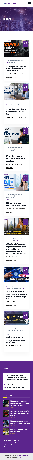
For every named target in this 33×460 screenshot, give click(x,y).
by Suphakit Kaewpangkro (15, 60)
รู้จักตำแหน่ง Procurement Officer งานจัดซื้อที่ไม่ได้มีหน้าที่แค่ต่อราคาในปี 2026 (19, 403)
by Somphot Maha (13, 286)
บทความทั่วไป (12, 62)
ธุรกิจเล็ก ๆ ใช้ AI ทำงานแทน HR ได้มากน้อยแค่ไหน (16, 112)
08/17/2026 (12, 417)
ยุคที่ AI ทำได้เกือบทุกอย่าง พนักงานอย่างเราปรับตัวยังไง (15, 340)
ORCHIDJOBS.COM (22, 455)
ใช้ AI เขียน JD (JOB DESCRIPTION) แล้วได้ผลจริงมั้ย (15, 158)
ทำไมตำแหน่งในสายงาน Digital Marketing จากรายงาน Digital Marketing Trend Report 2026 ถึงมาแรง (16, 249)
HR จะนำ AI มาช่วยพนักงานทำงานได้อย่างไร (16, 204)
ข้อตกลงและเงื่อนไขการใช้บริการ (14, 443)
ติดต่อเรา (7, 447)
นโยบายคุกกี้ (8, 445)
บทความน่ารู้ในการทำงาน (15, 149)
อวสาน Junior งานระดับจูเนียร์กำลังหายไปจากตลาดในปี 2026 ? (16, 68)
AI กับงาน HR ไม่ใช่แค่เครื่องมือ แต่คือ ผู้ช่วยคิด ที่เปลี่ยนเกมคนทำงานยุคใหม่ (16, 295)
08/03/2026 (12, 434)
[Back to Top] (29, 446)
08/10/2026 (12, 425)
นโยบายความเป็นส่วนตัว (11, 441)
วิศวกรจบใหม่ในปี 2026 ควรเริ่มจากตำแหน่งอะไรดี (19, 430)
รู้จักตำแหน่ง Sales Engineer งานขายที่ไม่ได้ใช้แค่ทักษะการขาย (20, 422)
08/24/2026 (13, 407)
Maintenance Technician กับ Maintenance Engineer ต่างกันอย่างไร (20, 413)
